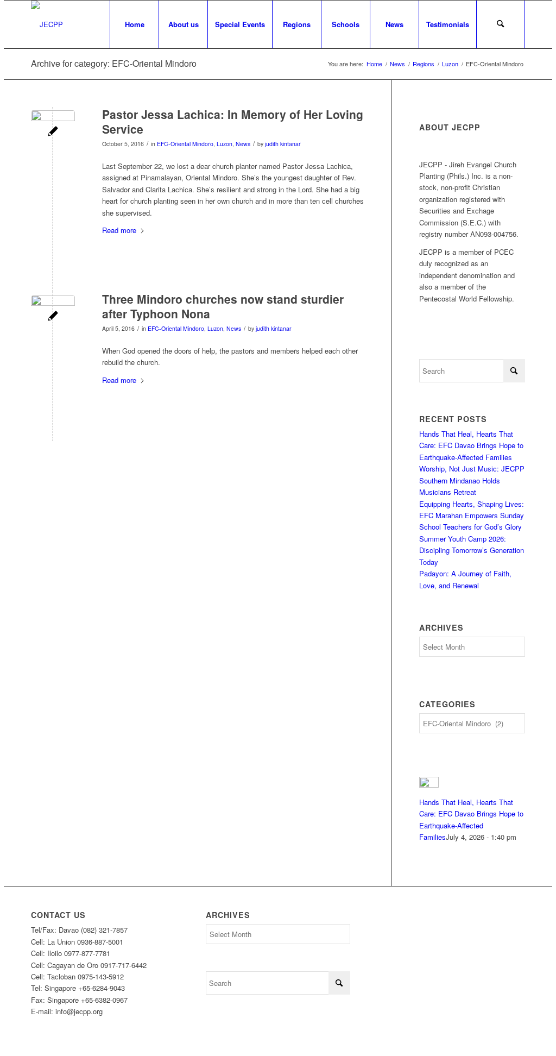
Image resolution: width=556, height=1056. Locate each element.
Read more (119, 230)
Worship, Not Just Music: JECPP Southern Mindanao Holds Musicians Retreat (472, 480)
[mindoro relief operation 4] (53, 317)
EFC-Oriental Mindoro (185, 144)
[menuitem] (134, 24)
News (243, 144)
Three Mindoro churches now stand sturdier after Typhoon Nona (223, 306)
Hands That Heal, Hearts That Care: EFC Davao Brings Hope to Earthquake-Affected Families (471, 445)
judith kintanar (283, 144)
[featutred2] (53, 132)
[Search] (500, 24)
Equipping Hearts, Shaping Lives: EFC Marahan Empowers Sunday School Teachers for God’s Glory (471, 515)
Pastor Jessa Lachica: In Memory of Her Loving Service (232, 121)
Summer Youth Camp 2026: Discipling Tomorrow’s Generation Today (471, 550)
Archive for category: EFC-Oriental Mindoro (114, 63)
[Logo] (47, 24)
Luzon (224, 144)
